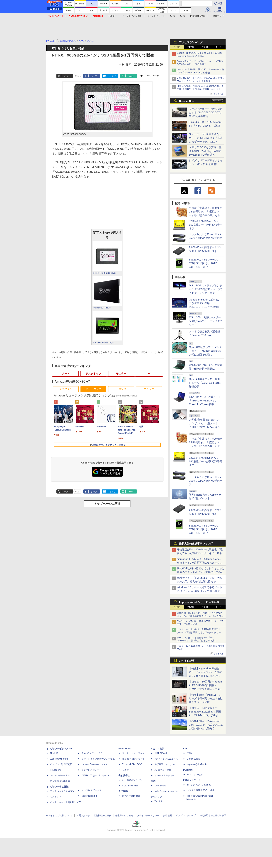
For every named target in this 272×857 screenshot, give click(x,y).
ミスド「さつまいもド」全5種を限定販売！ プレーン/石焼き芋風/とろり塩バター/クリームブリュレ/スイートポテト (200, 632)
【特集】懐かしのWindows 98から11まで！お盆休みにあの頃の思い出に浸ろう (206, 725)
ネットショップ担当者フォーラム (98, 759)
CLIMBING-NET (130, 785)
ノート (66, 373)
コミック (149, 389)
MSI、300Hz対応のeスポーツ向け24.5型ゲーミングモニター (206, 321)
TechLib (158, 801)
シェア (94, 76)
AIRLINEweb (161, 753)
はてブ (113, 76)
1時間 (177, 47)
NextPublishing (89, 796)
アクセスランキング (190, 42)
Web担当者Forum (59, 759)
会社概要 (167, 815)
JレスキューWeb (163, 770)
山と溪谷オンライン (132, 780)
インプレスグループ (186, 815)
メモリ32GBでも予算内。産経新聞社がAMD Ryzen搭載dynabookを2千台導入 (205, 151)
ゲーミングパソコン (132, 16)
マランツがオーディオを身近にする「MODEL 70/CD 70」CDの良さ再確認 (206, 112)
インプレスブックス (91, 790)
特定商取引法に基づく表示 (213, 815)
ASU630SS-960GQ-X (104, 342)
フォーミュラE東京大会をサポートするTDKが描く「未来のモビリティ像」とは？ (206, 138)
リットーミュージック (133, 753)
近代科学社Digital (131, 796)
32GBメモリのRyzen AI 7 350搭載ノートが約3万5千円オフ (205, 225)
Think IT (54, 753)
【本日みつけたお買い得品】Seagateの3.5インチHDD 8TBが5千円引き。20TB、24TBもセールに (200, 89)
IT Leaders (55, 770)
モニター (112, 16)
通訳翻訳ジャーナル (164, 764)
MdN (153, 781)
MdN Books (160, 785)
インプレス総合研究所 (61, 764)
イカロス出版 (157, 748)
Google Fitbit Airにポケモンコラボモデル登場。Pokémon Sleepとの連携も (205, 303)
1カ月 (219, 47)
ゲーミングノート (156, 16)
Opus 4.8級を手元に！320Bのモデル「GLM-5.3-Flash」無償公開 (205, 383)
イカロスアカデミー (164, 775)
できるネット (56, 796)
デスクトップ (93, 373)
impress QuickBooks (197, 764)
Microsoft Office (198, 16)
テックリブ (156, 796)
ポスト (67, 76)
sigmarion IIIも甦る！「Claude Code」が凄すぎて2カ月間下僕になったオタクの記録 (199, 562)
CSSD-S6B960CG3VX (104, 273)
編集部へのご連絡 (124, 815)
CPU (182, 16)
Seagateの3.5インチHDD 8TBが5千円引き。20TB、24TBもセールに (204, 263)
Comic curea (193, 759)
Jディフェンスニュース (166, 759)
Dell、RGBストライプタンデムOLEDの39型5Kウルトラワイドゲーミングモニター (206, 289)
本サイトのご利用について (59, 815)
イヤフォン (65, 389)
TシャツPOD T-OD (132, 764)
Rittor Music (124, 748)
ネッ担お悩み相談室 (60, 781)
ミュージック (93, 389)
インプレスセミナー (91, 770)
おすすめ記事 (187, 660)
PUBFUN (188, 770)
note (131, 76)
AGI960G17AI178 (102, 307)
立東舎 (125, 770)
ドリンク (121, 389)
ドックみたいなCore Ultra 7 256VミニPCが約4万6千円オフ (205, 238)
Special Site (186, 100)
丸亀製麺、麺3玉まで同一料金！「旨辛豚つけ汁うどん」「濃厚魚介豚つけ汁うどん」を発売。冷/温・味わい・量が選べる (200, 616)
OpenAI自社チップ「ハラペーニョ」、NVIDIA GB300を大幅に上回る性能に (205, 351)
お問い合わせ (83, 815)
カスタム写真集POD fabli (200, 790)
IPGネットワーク (191, 780)
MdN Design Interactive (166, 791)
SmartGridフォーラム (92, 753)
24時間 (190, 47)
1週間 (205, 47)
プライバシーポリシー (148, 815)
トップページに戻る (107, 503)
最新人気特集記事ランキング (196, 543)
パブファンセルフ (196, 774)
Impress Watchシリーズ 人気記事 (199, 602)
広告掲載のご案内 (102, 815)
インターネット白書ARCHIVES (65, 802)
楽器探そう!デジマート (133, 759)
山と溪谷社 (124, 775)
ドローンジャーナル (60, 775)
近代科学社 (124, 791)
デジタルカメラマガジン (62, 791)
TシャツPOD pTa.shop (199, 784)
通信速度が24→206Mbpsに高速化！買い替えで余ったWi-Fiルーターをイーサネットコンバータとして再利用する (200, 553)
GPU (172, 16)
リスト (78, 76)
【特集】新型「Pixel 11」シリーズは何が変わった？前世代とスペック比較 (206, 698)
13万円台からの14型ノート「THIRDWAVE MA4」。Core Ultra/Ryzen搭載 (205, 400)
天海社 (190, 753)
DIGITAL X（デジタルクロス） (96, 775)
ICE (185, 748)
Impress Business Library (94, 764)
